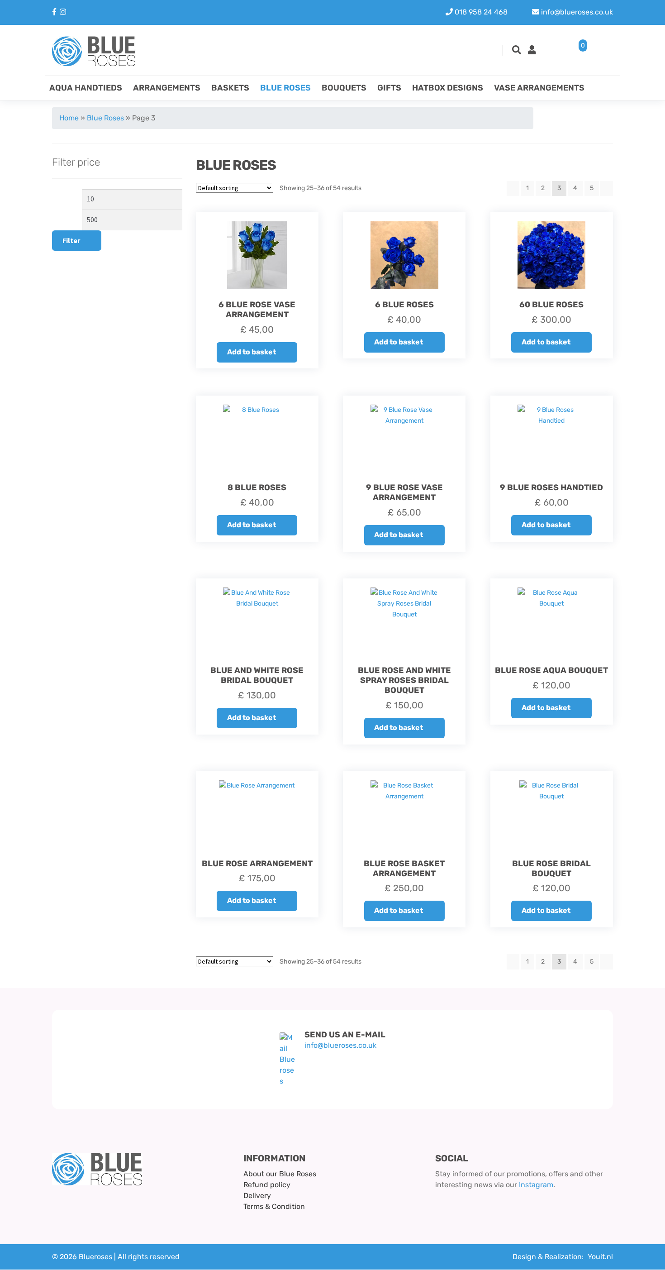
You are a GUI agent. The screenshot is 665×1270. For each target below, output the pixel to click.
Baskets (230, 88)
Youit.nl (600, 1256)
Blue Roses (285, 88)
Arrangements (166, 88)
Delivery (257, 1195)
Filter (71, 240)
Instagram (536, 1184)
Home (69, 118)
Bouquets (344, 88)
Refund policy (266, 1184)
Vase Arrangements (539, 88)
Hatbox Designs (447, 88)
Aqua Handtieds (85, 88)
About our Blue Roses (279, 1174)
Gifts (389, 88)
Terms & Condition (274, 1206)
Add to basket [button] (251, 352)
